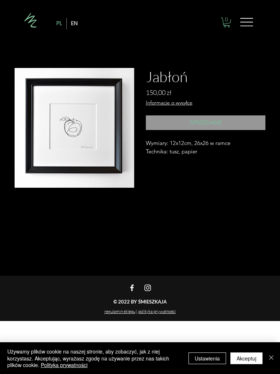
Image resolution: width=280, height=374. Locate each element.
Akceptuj (246, 358)
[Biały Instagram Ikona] (147, 287)
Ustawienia (207, 358)
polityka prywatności (156, 311)
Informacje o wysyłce (169, 102)
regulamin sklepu (119, 311)
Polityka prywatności (64, 365)
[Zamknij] (271, 358)
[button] (227, 22)
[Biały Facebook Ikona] (132, 287)
